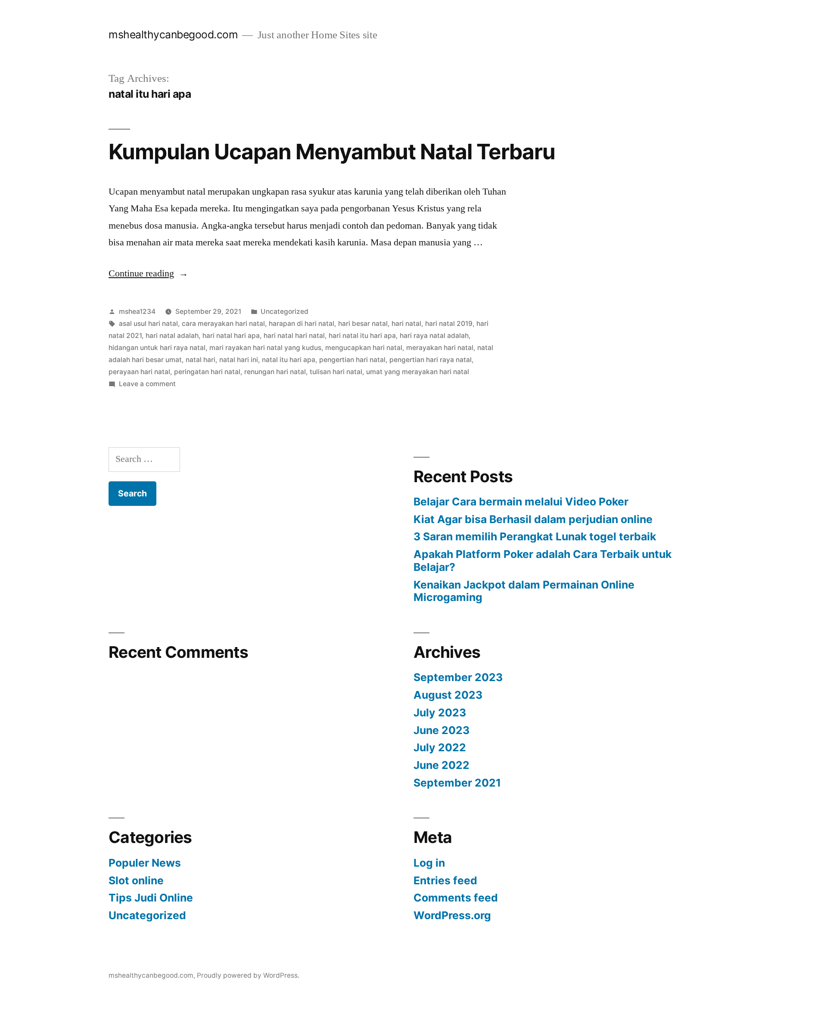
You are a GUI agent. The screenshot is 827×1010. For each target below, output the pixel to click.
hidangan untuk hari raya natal (157, 348)
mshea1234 (137, 311)
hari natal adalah (172, 336)
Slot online (136, 880)
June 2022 (441, 765)
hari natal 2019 (449, 323)
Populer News (145, 862)
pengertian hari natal (352, 360)
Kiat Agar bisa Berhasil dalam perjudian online (533, 519)
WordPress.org (452, 915)
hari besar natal (363, 323)
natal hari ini (238, 360)
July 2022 (440, 747)
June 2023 (441, 730)
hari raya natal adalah (434, 336)
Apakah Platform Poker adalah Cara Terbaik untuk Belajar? (543, 560)
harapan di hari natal (301, 323)
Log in (429, 862)
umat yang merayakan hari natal (417, 372)
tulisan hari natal (336, 372)
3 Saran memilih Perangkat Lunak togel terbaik (535, 536)
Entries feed (445, 880)
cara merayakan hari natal (223, 323)
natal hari (200, 360)
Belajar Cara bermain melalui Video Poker (521, 501)
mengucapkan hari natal (363, 348)
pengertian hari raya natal (430, 360)
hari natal (406, 323)
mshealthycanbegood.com (173, 34)
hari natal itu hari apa (362, 336)
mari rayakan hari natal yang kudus (265, 348)
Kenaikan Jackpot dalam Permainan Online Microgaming (524, 591)
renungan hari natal (275, 372)
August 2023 (448, 694)
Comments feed (456, 897)
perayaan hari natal (139, 372)
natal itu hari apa (288, 360)
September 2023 (458, 677)
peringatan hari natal (207, 372)
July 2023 (440, 712)
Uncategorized (284, 311)
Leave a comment (147, 384)
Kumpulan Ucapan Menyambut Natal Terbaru (332, 151)
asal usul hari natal (148, 323)
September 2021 (457, 782)
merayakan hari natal (439, 348)
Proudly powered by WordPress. (248, 975)
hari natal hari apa (231, 336)
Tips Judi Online (151, 897)
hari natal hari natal (294, 336)
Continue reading (148, 273)
